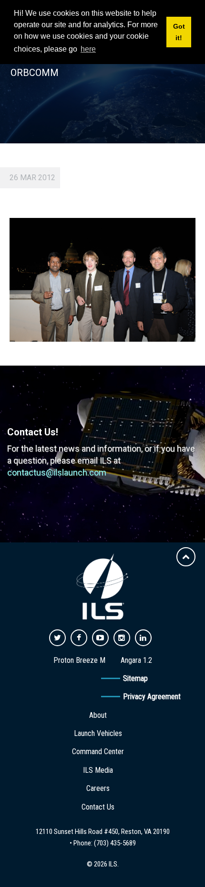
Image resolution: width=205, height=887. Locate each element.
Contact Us (98, 806)
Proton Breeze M (79, 660)
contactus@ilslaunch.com (56, 472)
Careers (98, 788)
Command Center (98, 751)
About (98, 715)
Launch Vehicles (98, 733)
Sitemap (135, 678)
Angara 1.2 (136, 660)
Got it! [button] (179, 32)
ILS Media (98, 770)
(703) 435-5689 (115, 843)
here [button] (88, 49)
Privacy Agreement (152, 696)
